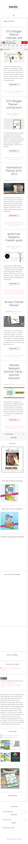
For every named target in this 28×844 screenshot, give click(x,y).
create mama (14, 222)
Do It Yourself (7, 91)
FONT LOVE (7, 224)
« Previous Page (8, 434)
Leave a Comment (20, 384)
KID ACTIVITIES (14, 426)
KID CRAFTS (21, 426)
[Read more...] (15, 85)
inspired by (12, 91)
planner (18, 92)
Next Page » (14, 438)
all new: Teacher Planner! (14, 303)
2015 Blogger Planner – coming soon (14, 104)
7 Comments (21, 180)
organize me (13, 92)
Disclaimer (19, 839)
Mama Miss (14, 7)
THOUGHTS (21, 293)
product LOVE (16, 159)
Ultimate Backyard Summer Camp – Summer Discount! (14, 372)
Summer (20, 428)
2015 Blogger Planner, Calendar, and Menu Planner (14, 36)
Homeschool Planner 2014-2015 (14, 171)
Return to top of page (11, 839)
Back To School (7, 222)
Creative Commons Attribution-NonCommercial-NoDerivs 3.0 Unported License (10, 685)
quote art (16, 293)
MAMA (17, 91)
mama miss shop (13, 157)
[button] (14, 15)
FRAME (5, 290)
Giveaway (18, 290)
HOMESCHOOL (14, 224)
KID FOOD (8, 428)
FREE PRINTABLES (11, 290)
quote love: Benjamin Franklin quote (14, 237)
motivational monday (19, 292)
